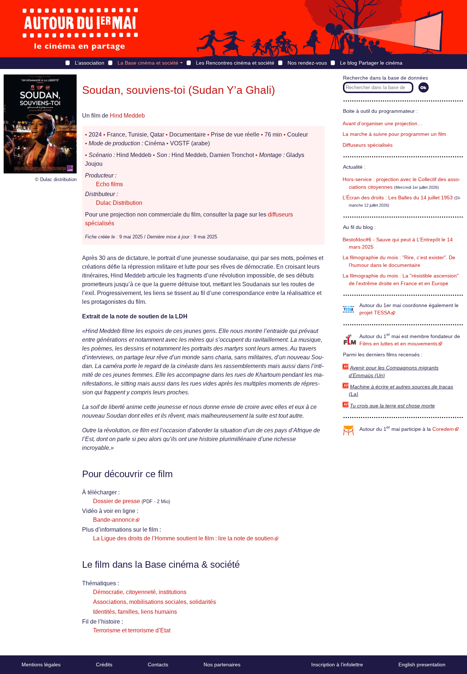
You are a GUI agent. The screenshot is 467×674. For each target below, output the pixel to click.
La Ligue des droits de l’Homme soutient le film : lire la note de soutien (183, 538)
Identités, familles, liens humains (135, 612)
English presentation (421, 664)
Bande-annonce (114, 520)
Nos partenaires (222, 664)
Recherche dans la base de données (385, 78)
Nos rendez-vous (307, 63)
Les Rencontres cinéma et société (235, 63)
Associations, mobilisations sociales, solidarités (154, 602)
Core (443, 429)
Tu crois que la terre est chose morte (392, 406)
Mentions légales (41, 664)
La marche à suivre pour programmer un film (394, 134)
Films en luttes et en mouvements (398, 343)
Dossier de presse (116, 501)
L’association (89, 63)
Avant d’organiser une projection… (382, 123)
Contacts (158, 664)
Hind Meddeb (127, 115)
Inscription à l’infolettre (337, 664)
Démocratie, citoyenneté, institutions (139, 592)
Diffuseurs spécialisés (368, 145)
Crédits (104, 664)
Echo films (109, 184)
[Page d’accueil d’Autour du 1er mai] (80, 28)
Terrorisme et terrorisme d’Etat (131, 630)
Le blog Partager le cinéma (371, 63)
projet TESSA (374, 312)
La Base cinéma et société (147, 63)
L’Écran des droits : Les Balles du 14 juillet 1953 (398, 197)
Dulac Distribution (119, 203)
